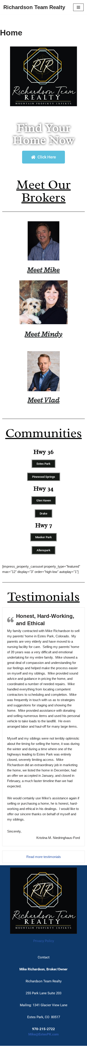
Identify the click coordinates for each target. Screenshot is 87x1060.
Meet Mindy (43, 334)
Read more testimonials (43, 857)
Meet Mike (43, 269)
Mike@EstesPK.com (43, 1034)
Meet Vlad (44, 400)
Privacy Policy (43, 941)
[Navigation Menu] (78, 7)
